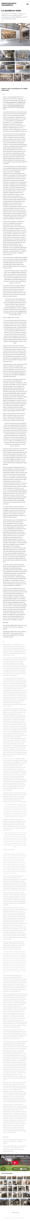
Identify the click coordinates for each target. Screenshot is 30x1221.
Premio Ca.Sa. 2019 (10, 102)
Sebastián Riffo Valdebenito (9, 4)
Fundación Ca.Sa (21, 102)
